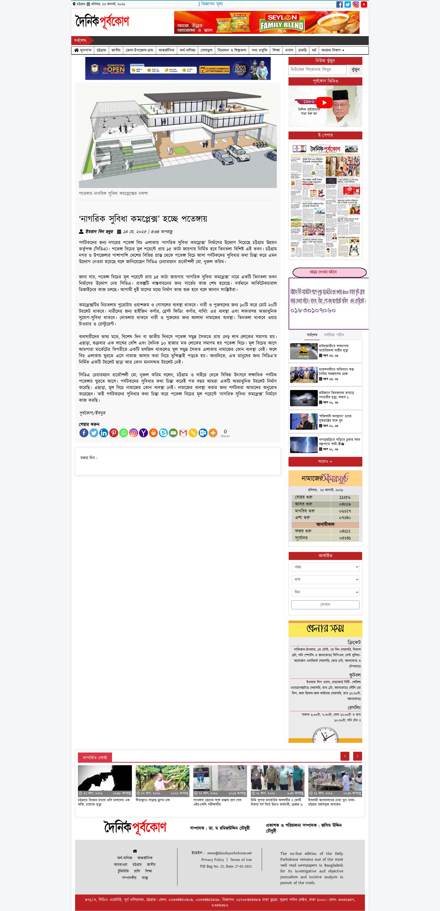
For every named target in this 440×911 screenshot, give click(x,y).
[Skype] (163, 432)
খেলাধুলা (206, 50)
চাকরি (302, 50)
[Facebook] (83, 432)
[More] (213, 432)
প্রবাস (289, 50)
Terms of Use (241, 859)
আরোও (323, 461)
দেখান (325, 605)
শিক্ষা (276, 50)
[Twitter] (93, 432)
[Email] (173, 432)
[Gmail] (183, 432)
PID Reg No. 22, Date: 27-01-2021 (226, 866)
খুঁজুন (356, 70)
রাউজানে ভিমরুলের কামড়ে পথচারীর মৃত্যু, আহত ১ (336, 395)
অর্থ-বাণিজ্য (187, 50)
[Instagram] (133, 432)
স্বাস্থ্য (145, 878)
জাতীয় (116, 50)
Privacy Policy (212, 859)
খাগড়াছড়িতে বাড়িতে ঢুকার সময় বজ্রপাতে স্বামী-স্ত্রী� (339, 442)
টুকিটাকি (123, 871)
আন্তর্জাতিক (166, 50)
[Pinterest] (113, 432)
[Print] (153, 432)
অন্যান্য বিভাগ (332, 50)
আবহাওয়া (120, 864)
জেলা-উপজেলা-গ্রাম (139, 50)
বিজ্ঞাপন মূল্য (212, 4)
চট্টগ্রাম (101, 50)
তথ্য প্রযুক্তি (259, 50)
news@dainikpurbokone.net (229, 853)
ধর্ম (314, 50)
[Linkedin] (103, 432)
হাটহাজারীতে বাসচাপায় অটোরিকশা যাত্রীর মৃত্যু (334, 348)
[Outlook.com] (203, 432)
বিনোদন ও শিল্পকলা (232, 50)
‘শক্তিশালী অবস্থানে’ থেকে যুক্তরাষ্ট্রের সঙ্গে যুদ (335, 418)
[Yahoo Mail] (143, 432)
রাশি (137, 871)
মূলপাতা (85, 50)
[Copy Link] (193, 432)
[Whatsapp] (123, 432)
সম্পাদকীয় (129, 878)
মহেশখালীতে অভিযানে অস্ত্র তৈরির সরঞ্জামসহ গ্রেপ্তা (336, 372)
